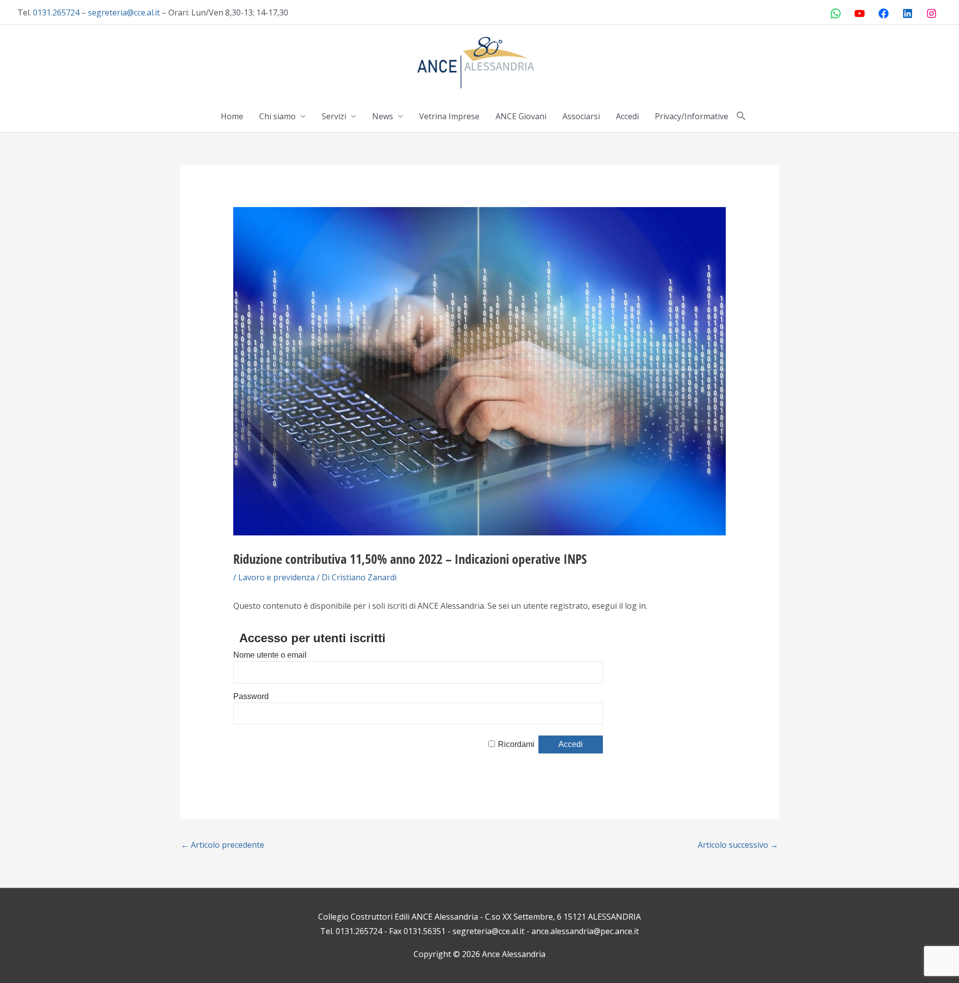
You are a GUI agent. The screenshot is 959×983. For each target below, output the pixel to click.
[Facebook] (884, 13)
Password (251, 696)
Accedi (627, 116)
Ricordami (516, 744)
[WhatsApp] (836, 13)
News (382, 116)
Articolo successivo (738, 844)
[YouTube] (860, 13)
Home (232, 116)
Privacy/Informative (691, 116)
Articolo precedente (222, 844)
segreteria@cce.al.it (124, 12)
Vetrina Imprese (449, 116)
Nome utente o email (270, 655)
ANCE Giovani (520, 116)
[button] (741, 116)
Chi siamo (277, 116)
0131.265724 (56, 12)
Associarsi (581, 116)
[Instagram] (932, 13)
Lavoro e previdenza (276, 577)
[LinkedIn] (908, 13)
